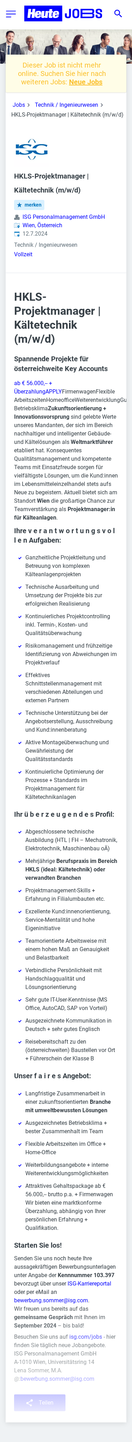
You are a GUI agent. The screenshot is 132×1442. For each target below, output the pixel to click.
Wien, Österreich (42, 225)
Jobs (19, 105)
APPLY (53, 391)
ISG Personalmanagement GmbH (64, 217)
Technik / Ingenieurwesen (66, 105)
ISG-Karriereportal (89, 1283)
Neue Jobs (85, 82)
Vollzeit (23, 254)
